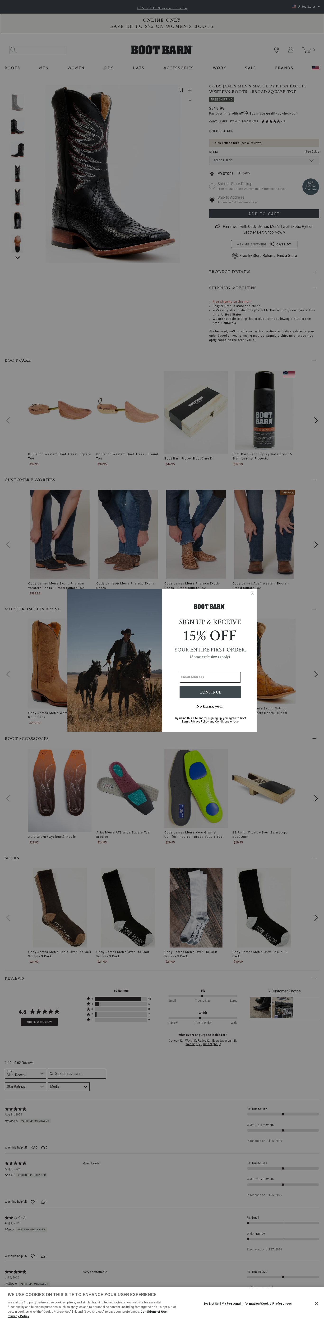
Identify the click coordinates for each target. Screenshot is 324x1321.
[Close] (316, 1303)
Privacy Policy (18, 1316)
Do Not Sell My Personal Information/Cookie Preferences (248, 1303)
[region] (162, 1304)
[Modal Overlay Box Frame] (162, 660)
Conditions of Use (153, 1311)
